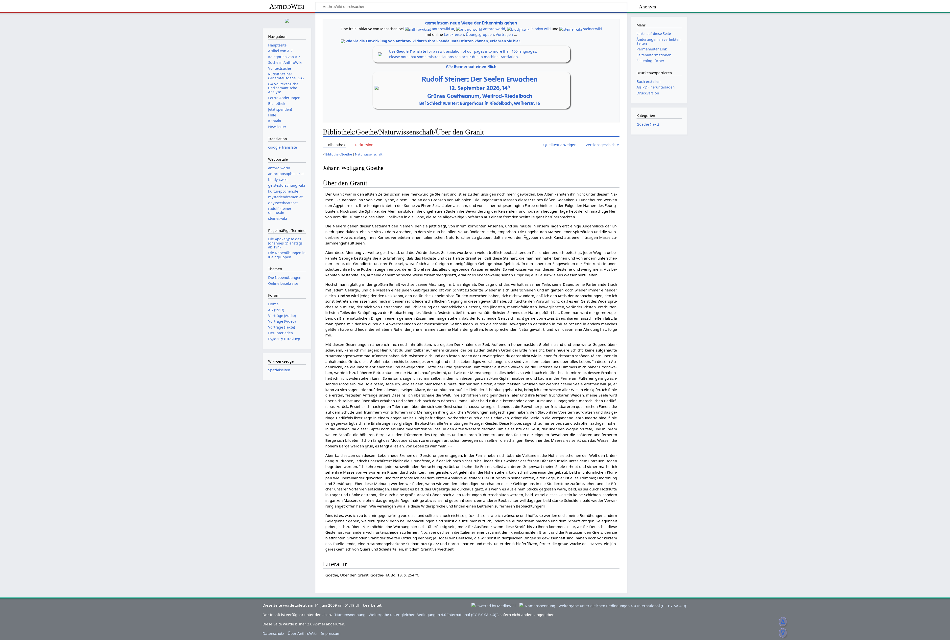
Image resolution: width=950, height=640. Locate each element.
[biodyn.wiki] (518, 28)
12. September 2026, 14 (480, 88)
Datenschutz (273, 633)
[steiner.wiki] (570, 28)
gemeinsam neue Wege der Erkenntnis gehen (471, 22)
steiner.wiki (592, 28)
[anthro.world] (469, 28)
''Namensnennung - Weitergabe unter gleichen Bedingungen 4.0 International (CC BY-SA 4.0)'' (415, 614)
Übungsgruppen (480, 34)
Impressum (330, 633)
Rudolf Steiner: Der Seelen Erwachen (480, 79)
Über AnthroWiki (302, 633)
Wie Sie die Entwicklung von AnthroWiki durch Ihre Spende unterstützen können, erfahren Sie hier (433, 41)
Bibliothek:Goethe (338, 154)
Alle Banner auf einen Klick (471, 66)
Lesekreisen (454, 34)
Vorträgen (504, 34)
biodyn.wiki (541, 28)
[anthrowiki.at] (418, 28)
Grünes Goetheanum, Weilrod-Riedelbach (480, 96)
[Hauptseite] (286, 20)
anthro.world (494, 28)
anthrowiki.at (443, 28)
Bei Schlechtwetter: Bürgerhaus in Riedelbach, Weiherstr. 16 (479, 103)
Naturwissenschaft (368, 154)
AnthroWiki (286, 6)
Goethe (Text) (648, 124)
